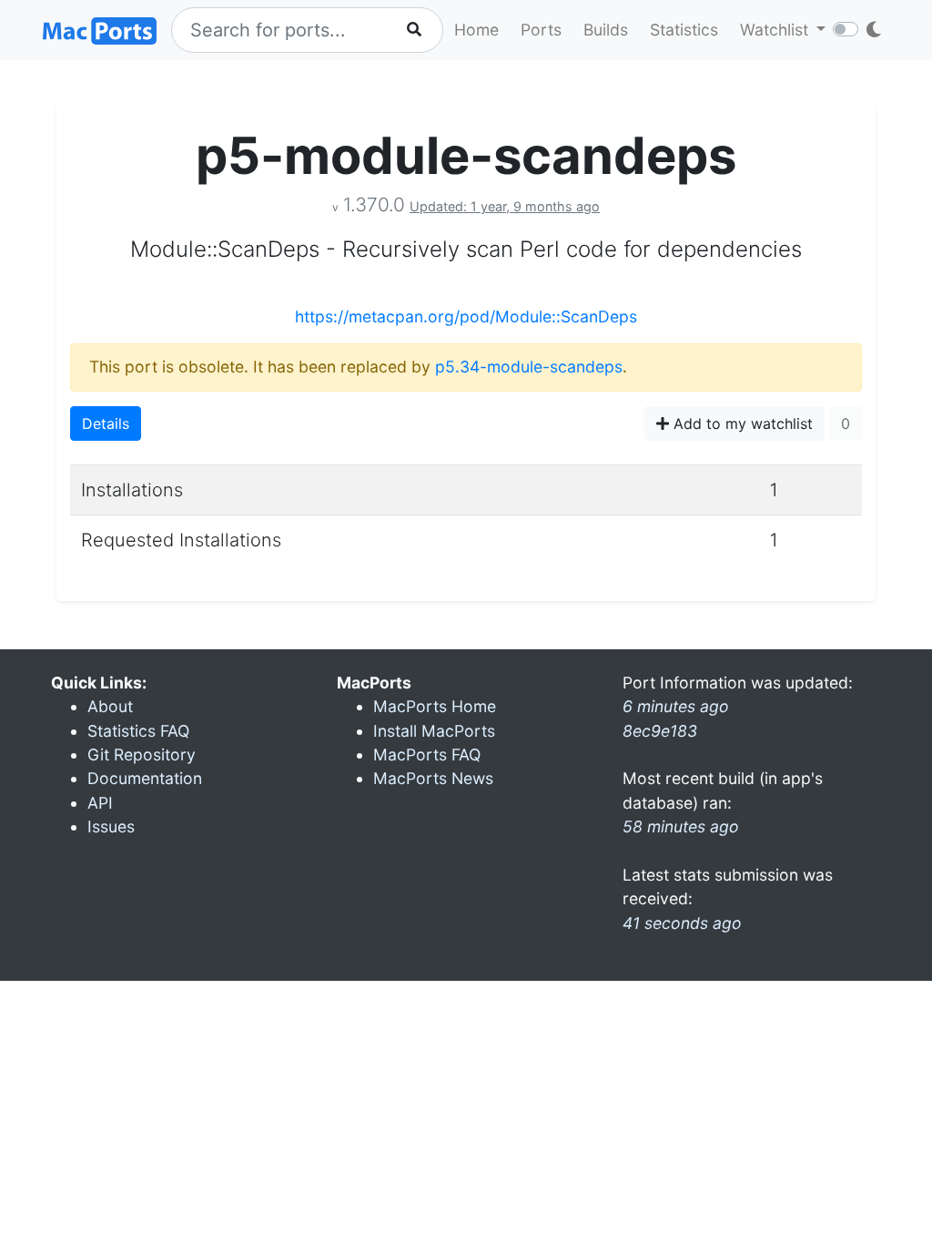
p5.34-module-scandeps (529, 366)
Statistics (684, 29)
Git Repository (141, 754)
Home (476, 29)
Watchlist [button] (776, 29)
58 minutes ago (681, 826)
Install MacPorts (434, 730)
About (110, 706)
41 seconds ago (682, 923)
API (100, 802)
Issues (111, 826)
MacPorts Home (434, 706)
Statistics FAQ (138, 730)
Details (105, 423)
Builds (605, 29)
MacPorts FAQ (427, 754)
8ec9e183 (660, 730)
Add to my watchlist (741, 423)
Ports (541, 29)
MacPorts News (433, 778)
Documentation (144, 778)
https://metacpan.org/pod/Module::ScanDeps (466, 316)
